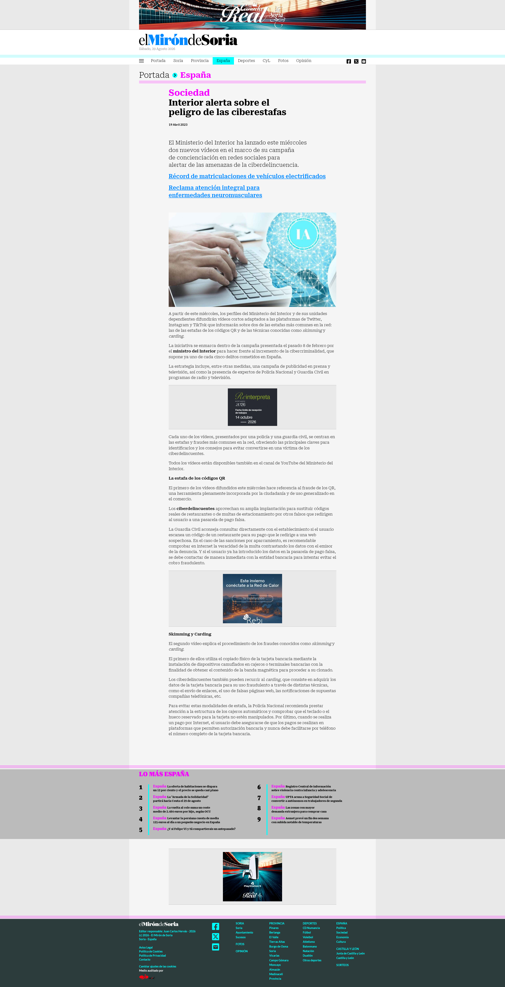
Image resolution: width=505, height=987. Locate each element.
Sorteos (342, 965)
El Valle (273, 937)
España (223, 60)
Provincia (200, 60)
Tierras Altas (277, 941)
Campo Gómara (278, 960)
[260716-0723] (252, 876)
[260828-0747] (252, 14)
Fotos (283, 60)
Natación (308, 951)
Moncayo (275, 964)
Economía (342, 937)
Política (341, 928)
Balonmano (310, 946)
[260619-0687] (252, 406)
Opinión (303, 60)
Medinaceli (276, 974)
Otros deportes (312, 960)
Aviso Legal (146, 947)
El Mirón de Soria (188, 40)
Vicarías (274, 955)
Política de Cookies (151, 951)
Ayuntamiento (244, 932)
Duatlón (308, 955)
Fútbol (307, 932)
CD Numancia (311, 928)
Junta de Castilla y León (350, 953)
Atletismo (309, 941)
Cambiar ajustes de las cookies (157, 966)
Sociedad (189, 93)
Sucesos (241, 937)
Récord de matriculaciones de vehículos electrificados (247, 176)
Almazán (274, 969)
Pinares (274, 928)
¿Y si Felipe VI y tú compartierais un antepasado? (194, 828)
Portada (158, 60)
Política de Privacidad (152, 955)
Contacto (144, 959)
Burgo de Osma (278, 946)
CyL (266, 60)
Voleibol (308, 937)
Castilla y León (347, 948)
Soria (178, 60)
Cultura (341, 941)
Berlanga (274, 932)
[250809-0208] (252, 598)
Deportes (246, 60)
